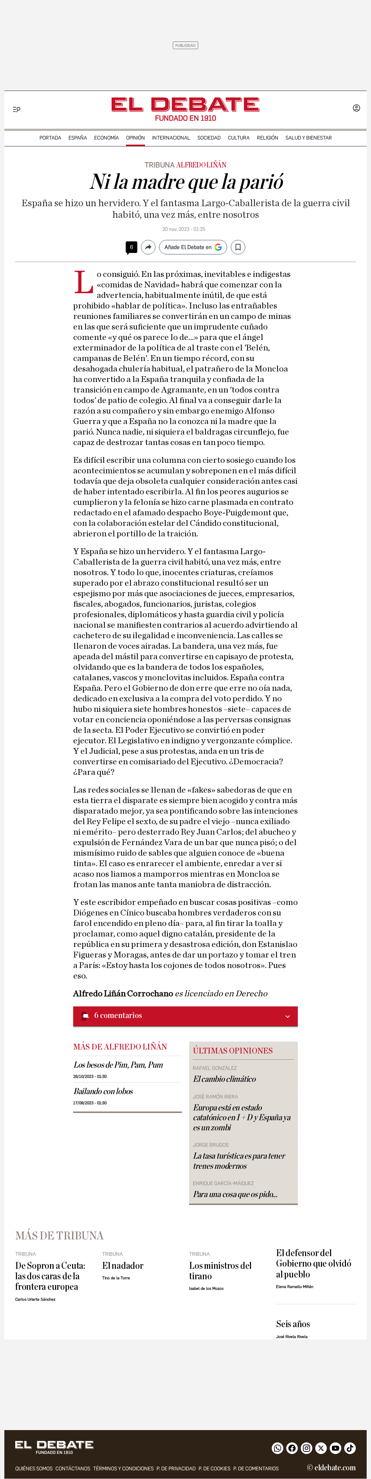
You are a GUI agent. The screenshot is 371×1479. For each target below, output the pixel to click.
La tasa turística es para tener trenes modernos (239, 1161)
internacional (171, 138)
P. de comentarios (256, 1469)
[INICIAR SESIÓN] (356, 109)
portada (50, 138)
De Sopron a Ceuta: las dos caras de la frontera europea (50, 1276)
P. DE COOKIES (214, 1469)
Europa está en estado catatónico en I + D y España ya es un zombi (241, 1118)
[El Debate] (185, 105)
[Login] (356, 109)
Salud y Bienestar (308, 138)
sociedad (209, 138)
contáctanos (72, 1469)
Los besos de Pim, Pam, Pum (118, 1065)
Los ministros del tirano (220, 1271)
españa (77, 138)
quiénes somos (34, 1469)
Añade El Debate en (188, 247)
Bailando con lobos (103, 1091)
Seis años (293, 1324)
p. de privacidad (176, 1469)
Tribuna (160, 165)
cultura (239, 138)
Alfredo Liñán (201, 165)
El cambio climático (224, 1079)
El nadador (122, 1266)
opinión (135, 138)
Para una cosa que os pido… (235, 1194)
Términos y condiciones (123, 1469)
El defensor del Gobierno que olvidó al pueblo (313, 1263)
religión (267, 138)
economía (106, 138)
